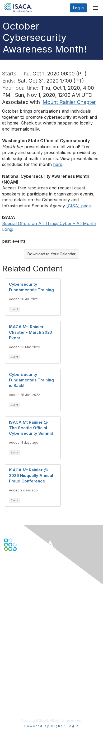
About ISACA (15, 679)
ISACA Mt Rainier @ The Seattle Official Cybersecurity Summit (31, 428)
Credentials (14, 648)
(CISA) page (78, 205)
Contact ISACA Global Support (30, 607)
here (57, 164)
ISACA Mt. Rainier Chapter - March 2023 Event (30, 332)
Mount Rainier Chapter (69, 102)
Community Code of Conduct (29, 684)
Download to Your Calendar (51, 254)
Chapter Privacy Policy (24, 707)
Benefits (11, 643)
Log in (78, 8)
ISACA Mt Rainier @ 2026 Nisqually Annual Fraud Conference (31, 475)
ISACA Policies (16, 689)
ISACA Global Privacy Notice (28, 699)
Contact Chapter (18, 599)
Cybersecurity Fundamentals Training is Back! (31, 380)
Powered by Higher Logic (51, 726)
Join (7, 638)
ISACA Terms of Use (21, 694)
